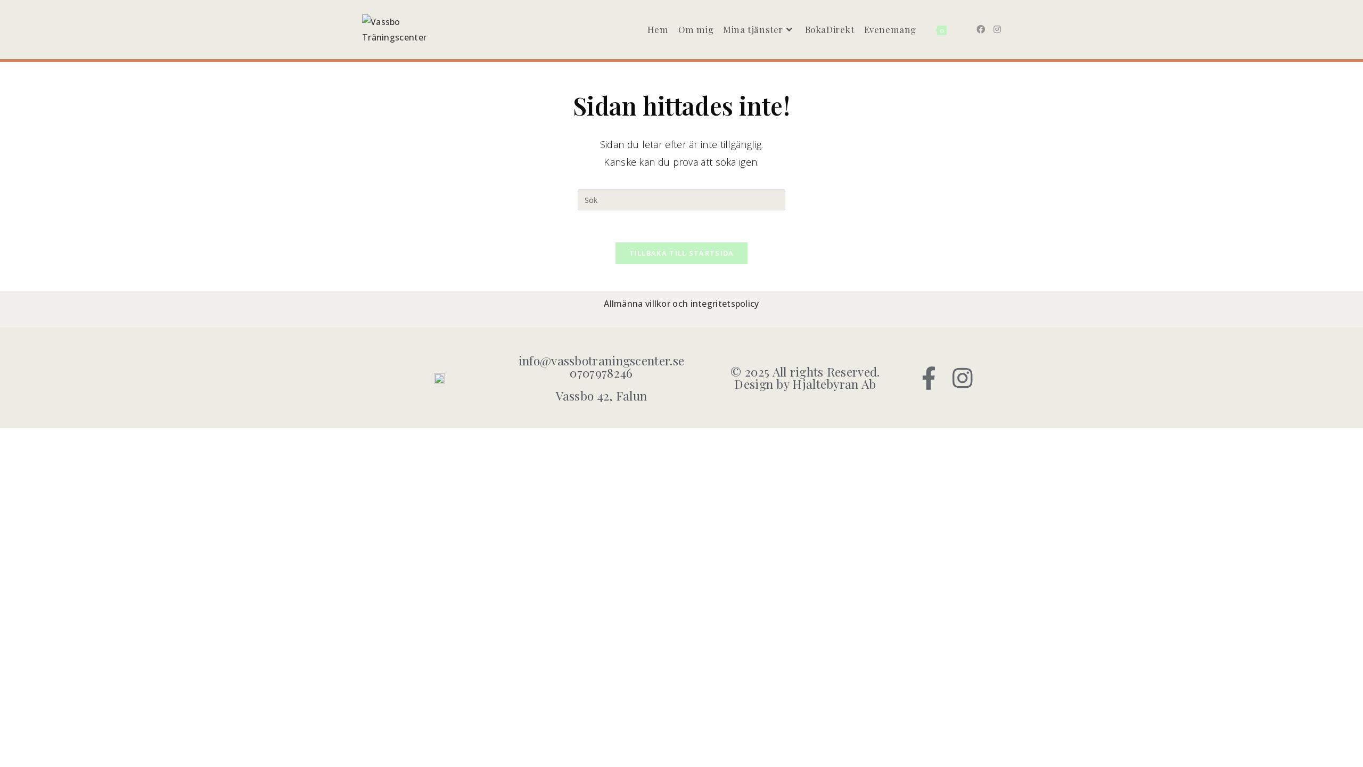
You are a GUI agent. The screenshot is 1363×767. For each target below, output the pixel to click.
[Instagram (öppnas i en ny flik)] (997, 29)
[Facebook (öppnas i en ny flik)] (980, 29)
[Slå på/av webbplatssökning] (959, 29)
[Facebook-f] (929, 377)
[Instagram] (962, 377)
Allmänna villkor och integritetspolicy (681, 303)
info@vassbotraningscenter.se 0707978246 (601, 366)
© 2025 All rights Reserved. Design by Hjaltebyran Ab (805, 377)
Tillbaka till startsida (681, 253)
